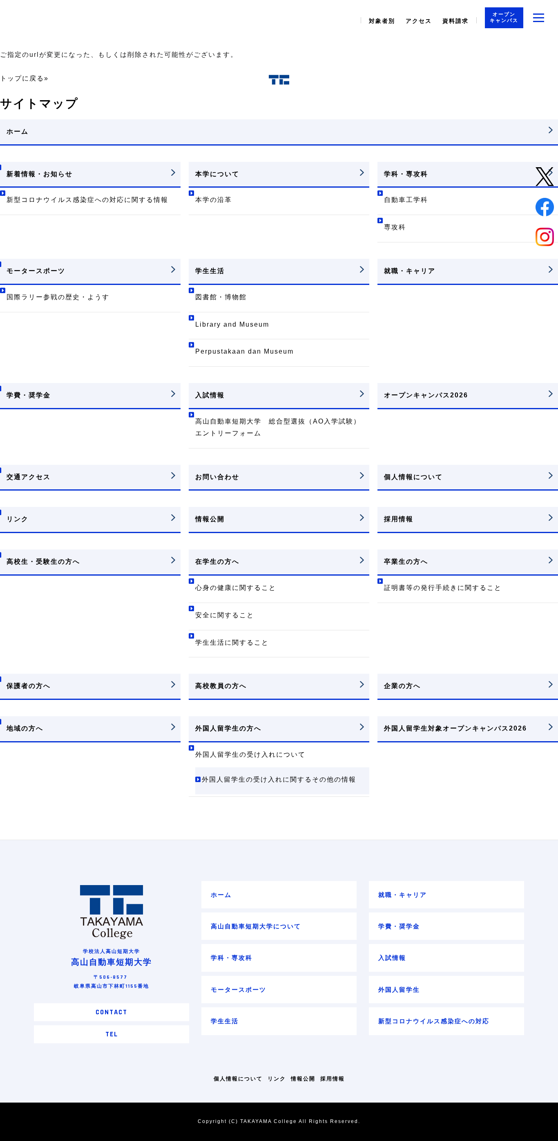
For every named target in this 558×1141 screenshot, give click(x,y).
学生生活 (210, 270)
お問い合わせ (217, 476)
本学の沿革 (213, 199)
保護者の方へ (29, 685)
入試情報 (210, 395)
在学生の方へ (217, 561)
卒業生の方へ (406, 561)
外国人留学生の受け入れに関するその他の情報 (279, 779)
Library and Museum (232, 324)
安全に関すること (224, 615)
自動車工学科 (406, 199)
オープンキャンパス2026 (426, 395)
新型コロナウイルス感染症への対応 (433, 1021)
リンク (18, 519)
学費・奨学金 (29, 395)
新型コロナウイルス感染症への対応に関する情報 (87, 199)
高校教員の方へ (221, 685)
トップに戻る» (24, 78)
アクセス (419, 21)
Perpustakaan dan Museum (244, 351)
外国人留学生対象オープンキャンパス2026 (455, 728)
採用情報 (398, 519)
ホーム (18, 131)
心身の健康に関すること (235, 587)
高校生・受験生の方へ (43, 561)
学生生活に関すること (232, 642)
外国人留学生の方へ (228, 728)
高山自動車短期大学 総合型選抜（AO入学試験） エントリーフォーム (281, 427)
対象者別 (382, 21)
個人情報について (413, 476)
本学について (217, 173)
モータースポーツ (36, 270)
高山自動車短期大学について (256, 926)
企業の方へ (402, 685)
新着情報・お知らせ (40, 173)
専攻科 (395, 227)
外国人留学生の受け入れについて (250, 754)
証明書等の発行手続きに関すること (443, 587)
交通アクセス (29, 476)
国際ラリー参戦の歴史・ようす (58, 297)
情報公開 (210, 519)
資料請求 (455, 21)
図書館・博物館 (221, 297)
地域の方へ (25, 728)
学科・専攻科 (406, 173)
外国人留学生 (399, 989)
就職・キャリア (409, 270)
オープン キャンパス (504, 17)
